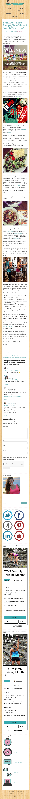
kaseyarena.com (7, 357)
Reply (5, 375)
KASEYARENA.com (7, 326)
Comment (5, 426)
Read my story (6, 496)
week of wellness (16, 357)
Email (4, 445)
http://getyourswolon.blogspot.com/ (13, 396)
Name (4, 440)
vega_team (6, 229)
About (9, 11)
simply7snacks (17, 185)
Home (9, 8)
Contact (15, 16)
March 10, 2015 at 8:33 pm (11, 370)
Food (15, 742)
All (14, 782)
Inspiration (16, 772)
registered (16, 238)
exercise (11, 356)
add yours (19, 31)
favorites (16, 356)
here (9, 132)
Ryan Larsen (10, 403)
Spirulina (23, 129)
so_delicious (9, 231)
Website (4, 450)
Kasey (10, 378)
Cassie (8, 368)
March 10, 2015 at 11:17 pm (12, 380)
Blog (21, 8)
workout (23, 357)
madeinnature (18, 233)
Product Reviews (18, 762)
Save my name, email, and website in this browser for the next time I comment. (15, 458)
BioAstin (20, 125)
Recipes (8, 13)
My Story (21, 11)
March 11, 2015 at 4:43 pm (10, 391)
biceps (7, 356)
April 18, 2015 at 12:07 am (10, 405)
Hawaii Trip (19, 96)
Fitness (21, 13)
